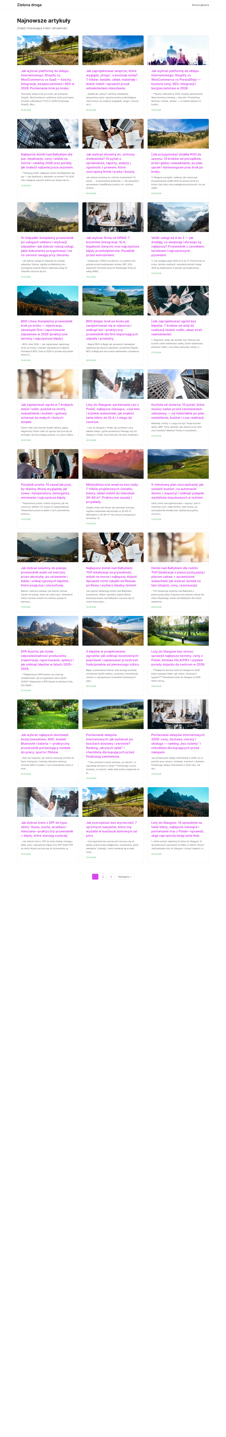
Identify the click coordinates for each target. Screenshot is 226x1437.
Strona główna (200, 4)
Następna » (124, 876)
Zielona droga (29, 5)
